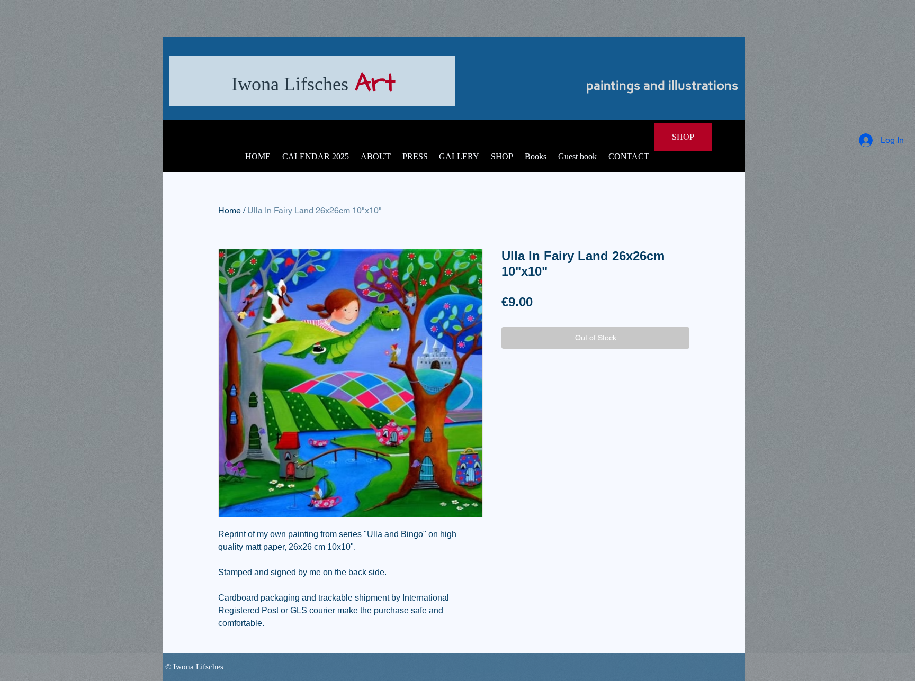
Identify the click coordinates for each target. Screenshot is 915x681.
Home (229, 210)
